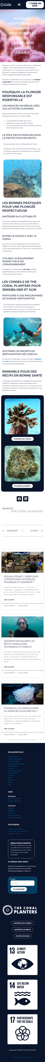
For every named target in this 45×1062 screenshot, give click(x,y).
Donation (11, 810)
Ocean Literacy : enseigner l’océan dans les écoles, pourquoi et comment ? (21, 579)
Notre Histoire (13, 756)
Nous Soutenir (13, 773)
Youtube (24, 1057)
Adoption (11, 808)
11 (32, 740)
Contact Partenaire (14, 801)
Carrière (11, 768)
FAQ (9, 785)
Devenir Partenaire (14, 798)
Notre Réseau (13, 766)
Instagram (16, 1057)
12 (35, 740)
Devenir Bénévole (14, 815)
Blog (9, 782)
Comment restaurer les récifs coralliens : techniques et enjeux (19, 644)
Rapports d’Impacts (15, 759)
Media (10, 778)
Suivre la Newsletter (15, 817)
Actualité (11, 775)
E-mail (12, 879)
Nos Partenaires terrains (16, 764)
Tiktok (30, 1057)
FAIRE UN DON (34, 4)
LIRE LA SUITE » (9, 600)
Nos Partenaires (13, 761)
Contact (11, 780)
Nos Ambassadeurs (15, 771)
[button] (19, 4)
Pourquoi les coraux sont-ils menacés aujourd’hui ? (21, 709)
